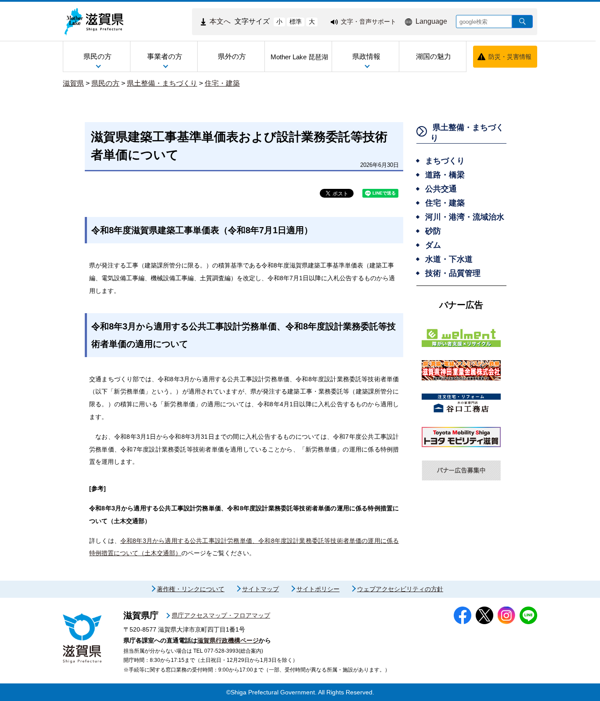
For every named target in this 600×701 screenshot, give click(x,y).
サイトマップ (260, 589)
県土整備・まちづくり (162, 83)
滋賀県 (73, 83)
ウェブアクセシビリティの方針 (400, 589)
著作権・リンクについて (190, 589)
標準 (295, 21)
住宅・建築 (222, 83)
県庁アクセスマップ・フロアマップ (221, 615)
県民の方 (105, 83)
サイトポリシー (318, 589)
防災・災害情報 (509, 56)
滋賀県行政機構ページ (228, 640)
